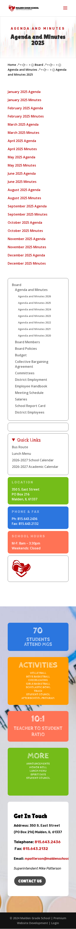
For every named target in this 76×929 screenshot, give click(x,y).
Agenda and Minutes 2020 (34, 335)
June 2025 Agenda (22, 173)
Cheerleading (38, 680)
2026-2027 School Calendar (33, 460)
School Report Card (30, 406)
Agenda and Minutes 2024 (34, 309)
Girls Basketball (38, 683)
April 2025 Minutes (22, 149)
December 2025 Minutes (27, 263)
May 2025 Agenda (21, 157)
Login (55, 923)
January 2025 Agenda (24, 91)
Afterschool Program (38, 698)
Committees (24, 373)
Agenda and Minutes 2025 (34, 303)
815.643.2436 (27, 518)
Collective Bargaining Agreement (31, 364)
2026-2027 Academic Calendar (35, 466)
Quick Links (29, 440)
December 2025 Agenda (26, 255)
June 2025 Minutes (22, 181)
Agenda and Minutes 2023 (34, 316)
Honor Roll (38, 767)
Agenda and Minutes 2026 (34, 296)
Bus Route (20, 447)
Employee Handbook (31, 386)
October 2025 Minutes (25, 230)
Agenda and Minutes (38, 28)
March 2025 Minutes (23, 132)
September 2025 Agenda (27, 206)
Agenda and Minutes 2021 (34, 329)
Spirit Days (38, 774)
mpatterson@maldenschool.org (50, 859)
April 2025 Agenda (22, 141)
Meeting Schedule (29, 392)
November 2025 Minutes (27, 247)
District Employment (31, 379)
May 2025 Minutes (22, 165)
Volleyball (38, 673)
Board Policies (26, 348)
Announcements (38, 763)
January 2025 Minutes (24, 100)
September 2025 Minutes (27, 214)
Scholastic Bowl (38, 687)
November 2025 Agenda (26, 239)
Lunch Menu (21, 453)
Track (38, 691)
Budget (21, 355)
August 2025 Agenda (24, 190)
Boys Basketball (38, 676)
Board (16, 285)
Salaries (21, 399)
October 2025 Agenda (25, 222)
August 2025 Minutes (24, 198)
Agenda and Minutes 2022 (34, 322)
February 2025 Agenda (25, 108)
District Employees (29, 412)
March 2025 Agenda (23, 124)
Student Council (38, 694)
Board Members (27, 342)
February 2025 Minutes (26, 116)
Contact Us (30, 881)
